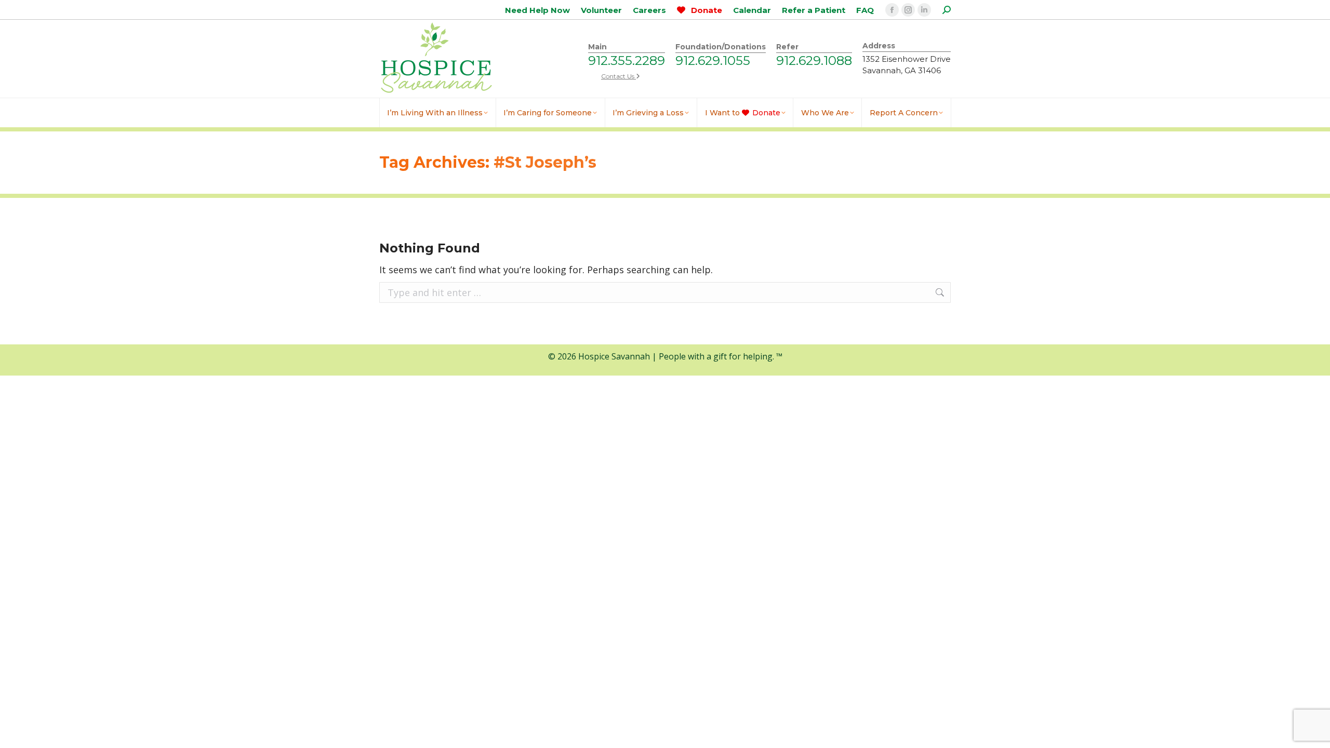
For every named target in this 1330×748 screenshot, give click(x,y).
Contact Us (618, 76)
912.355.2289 (626, 60)
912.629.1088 (814, 60)
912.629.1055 (712, 60)
